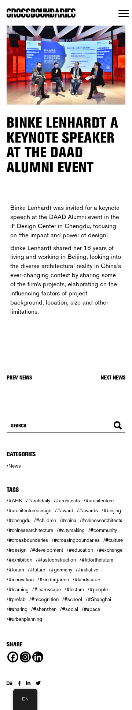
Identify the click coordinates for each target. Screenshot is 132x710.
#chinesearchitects (102, 520)
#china (69, 520)
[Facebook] (12, 657)
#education (81, 550)
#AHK (15, 500)
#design (17, 550)
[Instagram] (25, 657)
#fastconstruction (57, 560)
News (14, 466)
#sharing (17, 609)
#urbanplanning (25, 619)
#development (47, 550)
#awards (88, 510)
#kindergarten (54, 579)
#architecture (99, 500)
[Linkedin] (37, 657)
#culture (114, 540)
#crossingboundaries (77, 540)
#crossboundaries (28, 540)
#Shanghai (99, 599)
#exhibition (20, 560)
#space (92, 609)
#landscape (87, 579)
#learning (18, 589)
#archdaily (39, 500)
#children (46, 520)
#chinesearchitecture (30, 530)
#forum (16, 570)
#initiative (88, 570)
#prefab (17, 599)
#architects (68, 500)
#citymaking (72, 530)
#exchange (110, 550)
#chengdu (19, 520)
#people (98, 589)
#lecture (75, 589)
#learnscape (47, 589)
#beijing (112, 510)
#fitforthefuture (97, 560)
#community (103, 530)
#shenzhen (44, 609)
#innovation (21, 579)
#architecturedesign (29, 510)
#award (65, 510)
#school (73, 599)
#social (70, 609)
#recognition (45, 599)
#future (37, 570)
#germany (61, 570)
